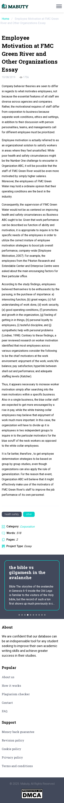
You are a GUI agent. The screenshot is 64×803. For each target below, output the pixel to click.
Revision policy (13, 740)
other (29, 514)
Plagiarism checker (16, 694)
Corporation (27, 526)
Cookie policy (11, 749)
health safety (12, 514)
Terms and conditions (17, 766)
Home (5, 18)
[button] (19, 615)
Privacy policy (12, 757)
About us (8, 677)
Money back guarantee (18, 732)
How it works (11, 685)
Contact (7, 702)
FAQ (4, 711)
